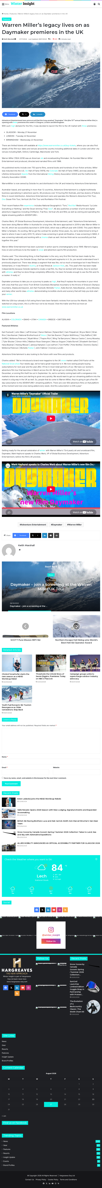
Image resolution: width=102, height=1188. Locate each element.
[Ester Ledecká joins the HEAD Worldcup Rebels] (9, 802)
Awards (25, 174)
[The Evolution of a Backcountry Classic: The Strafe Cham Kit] (93, 1007)
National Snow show (11, 364)
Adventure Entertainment (33, 524)
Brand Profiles (7, 1061)
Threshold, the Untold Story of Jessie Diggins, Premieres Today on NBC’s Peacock (50, 676)
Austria (32, 265)
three (15, 122)
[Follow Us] (51, 931)
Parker (57, 288)
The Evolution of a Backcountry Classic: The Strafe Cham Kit (77, 1006)
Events (6, 1161)
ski (42, 158)
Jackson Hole (58, 265)
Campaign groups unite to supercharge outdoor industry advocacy (84, 676)
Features (13, 14)
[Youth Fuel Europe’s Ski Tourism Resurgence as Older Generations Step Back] (17, 694)
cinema (44, 237)
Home (5, 14)
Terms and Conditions (68, 1180)
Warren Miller (75, 524)
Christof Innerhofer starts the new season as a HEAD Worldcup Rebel (15, 676)
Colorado (54, 171)
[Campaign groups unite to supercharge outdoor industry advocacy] (85, 663)
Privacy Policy (41, 1180)
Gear (4, 1045)
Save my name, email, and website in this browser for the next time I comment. (35, 778)
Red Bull (72, 205)
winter (9, 294)
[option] (51, 586)
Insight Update (8, 1057)
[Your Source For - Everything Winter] (22, 4)
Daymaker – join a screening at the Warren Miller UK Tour (51, 586)
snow (41, 250)
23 (93, 1099)
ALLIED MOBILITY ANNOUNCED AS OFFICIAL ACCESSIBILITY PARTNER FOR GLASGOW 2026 (58, 843)
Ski (26, 171)
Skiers (43, 335)
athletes (9, 272)
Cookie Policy (53, 1180)
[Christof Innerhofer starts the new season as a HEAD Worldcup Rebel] (17, 663)
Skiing (50, 174)
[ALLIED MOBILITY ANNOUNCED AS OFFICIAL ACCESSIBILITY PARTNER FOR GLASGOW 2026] (9, 846)
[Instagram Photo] (9, 925)
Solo (50, 209)
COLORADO (16, 319)
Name (5, 757)
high (13, 126)
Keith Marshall (9, 39)
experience (29, 205)
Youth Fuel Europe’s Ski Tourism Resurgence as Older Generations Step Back (16, 707)
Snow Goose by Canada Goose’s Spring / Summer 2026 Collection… (77, 969)
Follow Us (51, 941)
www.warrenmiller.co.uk (12, 307)
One (3, 199)
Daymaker (57, 524)
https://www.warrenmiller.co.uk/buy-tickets (57, 145)
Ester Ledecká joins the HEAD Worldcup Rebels (39, 799)
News (51, 575)
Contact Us (29, 1180)
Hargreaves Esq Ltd (67, 1176)
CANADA (42, 319)
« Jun (4, 1116)
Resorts (5, 1049)
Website (56, 767)
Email (5, 767)
